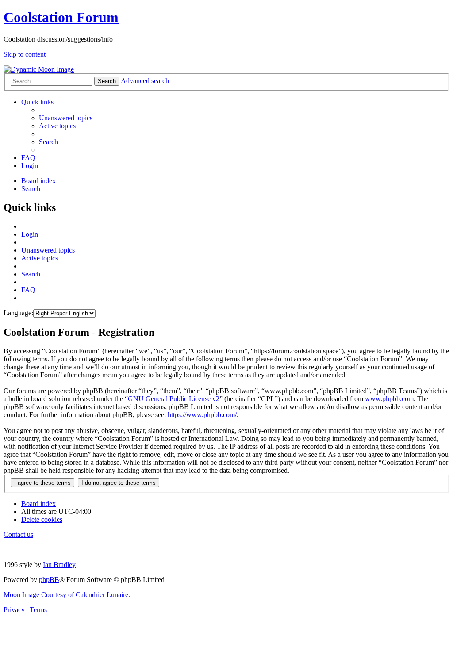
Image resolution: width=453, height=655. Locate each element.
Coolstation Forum (61, 17)
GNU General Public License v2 (173, 398)
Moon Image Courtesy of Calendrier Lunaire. (67, 594)
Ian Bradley (59, 564)
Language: (18, 313)
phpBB (49, 579)
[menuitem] (65, 118)
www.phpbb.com (389, 398)
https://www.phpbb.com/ (202, 414)
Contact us (18, 534)
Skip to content (25, 54)
